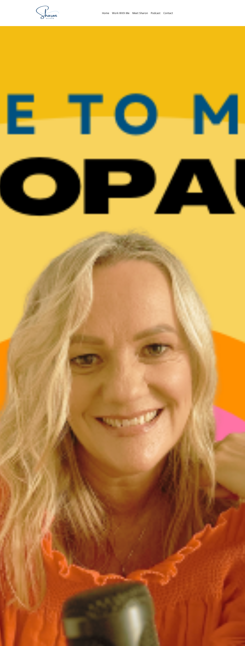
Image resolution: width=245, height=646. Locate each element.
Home (105, 13)
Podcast (155, 13)
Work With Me (120, 13)
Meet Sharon (140, 13)
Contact (168, 13)
